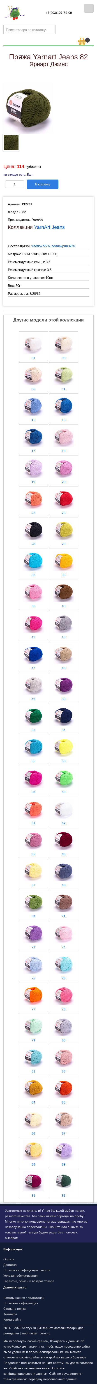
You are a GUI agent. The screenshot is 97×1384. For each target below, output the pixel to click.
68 (63, 885)
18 (63, 451)
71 (63, 916)
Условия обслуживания (20, 1275)
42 (33, 637)
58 (63, 761)
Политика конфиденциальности (26, 1270)
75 (33, 978)
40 (63, 606)
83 (63, 1071)
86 (33, 1133)
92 (63, 1195)
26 (63, 513)
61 (33, 823)
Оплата (8, 1259)
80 (63, 1040)
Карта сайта (12, 1319)
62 (63, 823)
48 (63, 668)
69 (33, 916)
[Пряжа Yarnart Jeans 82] (28, 107)
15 (33, 420)
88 (33, 1164)
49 (33, 699)
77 (33, 1009)
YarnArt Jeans (49, 227)
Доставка (10, 1264)
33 (33, 575)
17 (33, 451)
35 (63, 575)
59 (33, 792)
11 (63, 389)
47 (33, 668)
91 (33, 1195)
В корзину (42, 184)
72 (33, 947)
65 (33, 854)
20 (63, 482)
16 (63, 420)
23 (33, 513)
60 (63, 792)
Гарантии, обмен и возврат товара (28, 1281)
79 (33, 1040)
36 (33, 606)
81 (33, 1071)
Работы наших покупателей (23, 1298)
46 (63, 637)
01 (33, 358)
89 (63, 1164)
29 (63, 544)
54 (63, 730)
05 (33, 389)
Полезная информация (20, 1303)
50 (63, 699)
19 (33, 482)
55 (33, 761)
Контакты (10, 1314)
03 (63, 358)
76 (63, 978)
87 (63, 1133)
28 (33, 544)
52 (33, 730)
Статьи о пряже (14, 1308)
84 (33, 1102)
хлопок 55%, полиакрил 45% (53, 246)
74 (63, 947)
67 (33, 885)
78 (63, 1009)
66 (63, 854)
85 (63, 1102)
